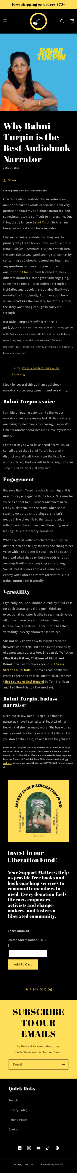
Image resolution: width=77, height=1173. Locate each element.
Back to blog (41, 989)
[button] (5, 21)
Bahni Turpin (42, 222)
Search (13, 1100)
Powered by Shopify (52, 1164)
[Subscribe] (63, 1064)
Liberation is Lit (32, 1164)
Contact (14, 1129)
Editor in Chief (19, 272)
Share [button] (12, 180)
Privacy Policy (18, 1110)
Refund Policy (18, 1120)
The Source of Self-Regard (24, 681)
